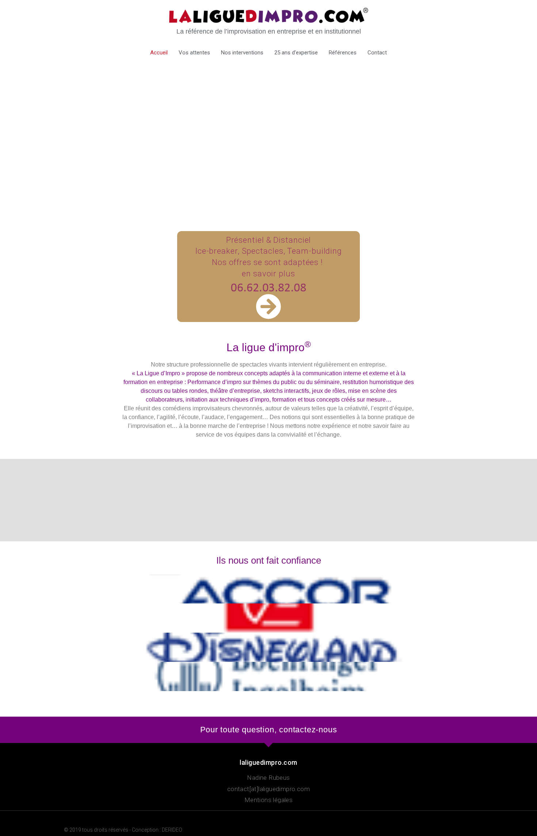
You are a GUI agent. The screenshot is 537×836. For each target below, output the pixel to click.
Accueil (159, 52)
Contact (377, 52)
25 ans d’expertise (296, 52)
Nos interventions (242, 52)
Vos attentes (194, 52)
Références (343, 52)
